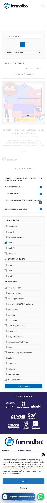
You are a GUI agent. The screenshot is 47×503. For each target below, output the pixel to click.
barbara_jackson (14, 288)
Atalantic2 (12, 363)
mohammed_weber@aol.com (20, 352)
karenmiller (12, 331)
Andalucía (12, 253)
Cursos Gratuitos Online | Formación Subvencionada (23, 201)
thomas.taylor (13, 374)
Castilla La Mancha (15, 237)
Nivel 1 (10, 276)
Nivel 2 (10, 270)
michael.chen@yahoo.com (18, 342)
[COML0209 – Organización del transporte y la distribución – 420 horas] (23, 102)
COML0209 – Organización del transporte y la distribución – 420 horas (23, 179)
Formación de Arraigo (23, 193)
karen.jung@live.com (16, 325)
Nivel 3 (10, 265)
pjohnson (11, 369)
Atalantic (11, 358)
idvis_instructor (14, 380)
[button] (43, 455)
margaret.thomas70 (16, 336)
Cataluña (11, 248)
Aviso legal (5, 450)
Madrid (11, 232)
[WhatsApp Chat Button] (40, 496)
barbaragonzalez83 (16, 298)
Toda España (13, 226)
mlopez (11, 347)
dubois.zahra (13, 309)
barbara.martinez (15, 293)
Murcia (10, 243)
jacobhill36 (12, 320)
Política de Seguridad (24, 450)
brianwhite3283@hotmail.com (20, 304)
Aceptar (23, 481)
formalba (12, 159)
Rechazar (23, 488)
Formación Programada (23, 187)
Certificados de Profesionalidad (23, 209)
